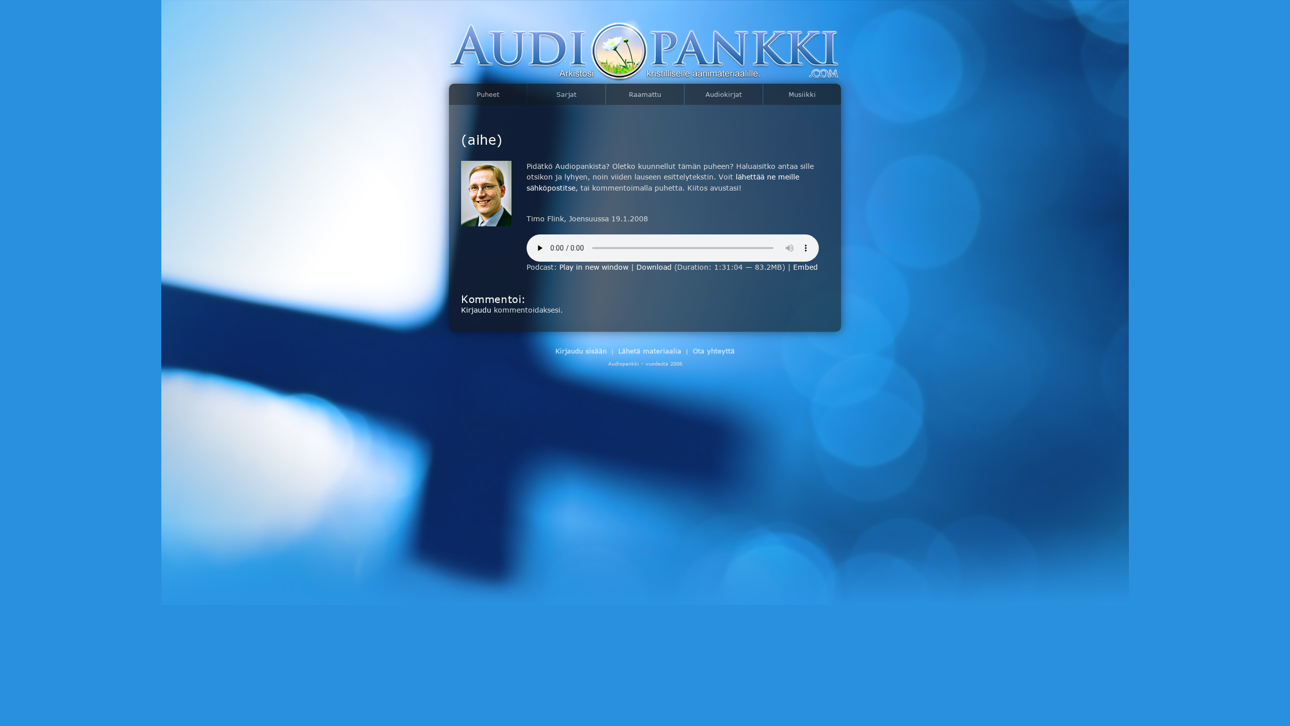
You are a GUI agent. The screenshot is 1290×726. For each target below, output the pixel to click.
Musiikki (802, 94)
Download (654, 267)
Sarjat (566, 94)
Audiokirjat (723, 94)
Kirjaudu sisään (581, 351)
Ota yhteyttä (714, 351)
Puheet (488, 94)
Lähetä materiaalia (649, 351)
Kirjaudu (476, 310)
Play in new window (593, 267)
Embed (805, 267)
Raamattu (645, 94)
